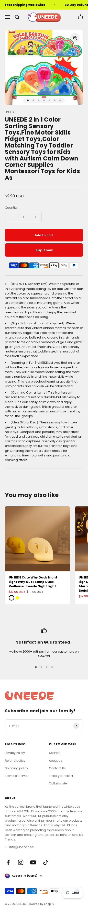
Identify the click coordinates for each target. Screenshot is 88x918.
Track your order (61, 776)
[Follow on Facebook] (8, 862)
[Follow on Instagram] (20, 862)
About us (55, 761)
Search (54, 753)
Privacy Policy (15, 753)
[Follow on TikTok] (45, 862)
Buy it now (44, 250)
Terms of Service (17, 776)
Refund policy (15, 761)
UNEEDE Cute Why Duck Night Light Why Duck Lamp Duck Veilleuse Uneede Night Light (33, 581)
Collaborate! (58, 783)
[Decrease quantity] (11, 217)
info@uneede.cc (21, 847)
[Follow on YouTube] (33, 862)
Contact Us (57, 768)
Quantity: (11, 207)
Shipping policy (16, 768)
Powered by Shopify (41, 904)
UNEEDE (10, 112)
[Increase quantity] (35, 217)
